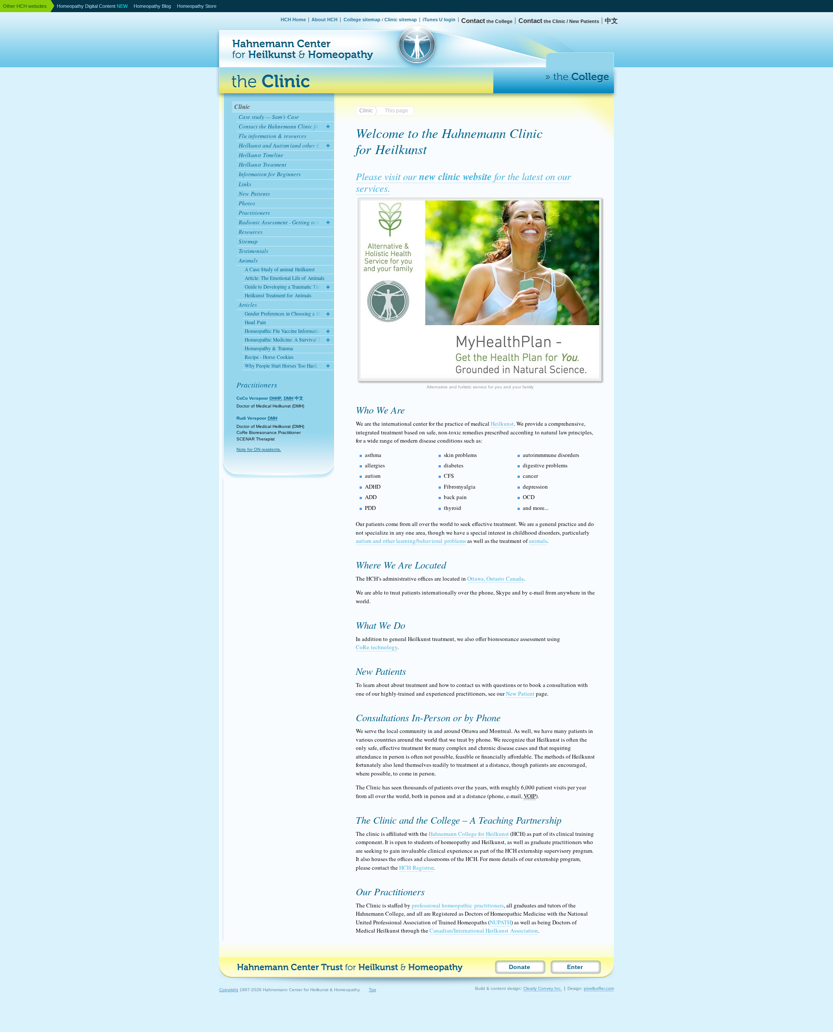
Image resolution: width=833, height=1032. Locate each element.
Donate (519, 967)
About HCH (325, 19)
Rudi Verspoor (256, 418)
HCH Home (293, 19)
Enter (575, 967)
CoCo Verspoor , (269, 398)
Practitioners (256, 385)
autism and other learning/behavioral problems (411, 541)
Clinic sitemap (400, 19)
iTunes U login (439, 19)
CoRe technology (376, 647)
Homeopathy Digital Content (92, 6)
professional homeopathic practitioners (458, 905)
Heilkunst (502, 423)
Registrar (416, 867)
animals (538, 541)
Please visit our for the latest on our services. (463, 182)
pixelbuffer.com (599, 988)
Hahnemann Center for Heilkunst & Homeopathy (262, 28)
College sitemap (362, 19)
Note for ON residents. (258, 449)
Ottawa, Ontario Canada (495, 578)
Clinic (242, 106)
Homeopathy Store (196, 6)
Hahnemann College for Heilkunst (469, 834)
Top (372, 989)
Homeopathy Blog (152, 6)
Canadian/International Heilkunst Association (484, 930)
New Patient (520, 693)
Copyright (228, 989)
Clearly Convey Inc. (542, 988)
